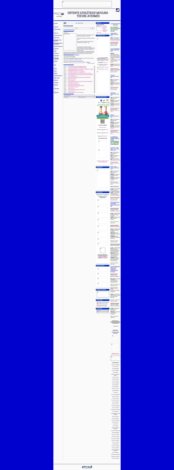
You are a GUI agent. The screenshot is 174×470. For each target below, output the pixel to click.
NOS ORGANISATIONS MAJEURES (57, 40)
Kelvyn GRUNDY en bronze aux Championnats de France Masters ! (80, 74)
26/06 (65, 76)
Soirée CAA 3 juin (71, 91)
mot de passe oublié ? (91, 63)
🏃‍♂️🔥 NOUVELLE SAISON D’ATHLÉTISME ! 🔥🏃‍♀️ (77, 67)
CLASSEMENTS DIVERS (58, 75)
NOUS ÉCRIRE (56, 92)
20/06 (65, 78)
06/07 (65, 71)
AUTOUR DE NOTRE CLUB (58, 46)
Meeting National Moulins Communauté (75, 70)
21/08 (65, 66)
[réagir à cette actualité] (94, 66)
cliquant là (105, 257)
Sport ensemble (71, 88)
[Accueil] (59, 16)
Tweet (76, 28)
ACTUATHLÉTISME (57, 29)
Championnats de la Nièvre (73, 86)
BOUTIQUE (55, 61)
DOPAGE (55, 71)
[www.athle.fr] (117, 11)
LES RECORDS (56, 48)
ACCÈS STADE (56, 53)
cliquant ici (101, 256)
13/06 (65, 82)
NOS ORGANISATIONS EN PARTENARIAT (58, 44)
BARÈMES (55, 73)
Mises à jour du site (115, 353)
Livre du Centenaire (100, 24)
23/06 (65, 77)
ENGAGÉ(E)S (56, 85)
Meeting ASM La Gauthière (73, 82)
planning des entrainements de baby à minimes (77, 66)
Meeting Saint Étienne (72, 76)
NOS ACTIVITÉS (56, 37)
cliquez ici (104, 65)
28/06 (65, 74)
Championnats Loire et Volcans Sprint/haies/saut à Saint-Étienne (80, 81)
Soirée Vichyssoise (71, 80)
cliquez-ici (106, 62)
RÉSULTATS (56, 80)
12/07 (65, 69)
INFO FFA (55, 68)
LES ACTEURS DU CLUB (58, 35)
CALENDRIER (56, 82)
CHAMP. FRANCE (57, 78)
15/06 (65, 81)
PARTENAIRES (56, 55)
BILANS (55, 51)
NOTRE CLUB (56, 33)
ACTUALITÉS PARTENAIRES (56, 58)
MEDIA (55, 65)
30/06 (65, 73)
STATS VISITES (56, 88)
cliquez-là (106, 60)
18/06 (65, 80)
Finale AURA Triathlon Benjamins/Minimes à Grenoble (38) (79, 77)
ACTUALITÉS (56, 27)
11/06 (65, 88)
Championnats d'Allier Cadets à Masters (75, 92)
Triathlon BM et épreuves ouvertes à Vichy (76, 85)
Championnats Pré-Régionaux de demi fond (76, 89)
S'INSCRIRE (56, 23)
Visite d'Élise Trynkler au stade (74, 84)
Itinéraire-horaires (102, 127)
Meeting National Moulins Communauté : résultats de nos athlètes (80, 69)
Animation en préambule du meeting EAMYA (76, 71)
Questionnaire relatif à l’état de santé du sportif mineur (102, 161)
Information (66, 32)
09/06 (65, 89)
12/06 (65, 84)
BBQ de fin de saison (72, 78)
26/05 (65, 92)
